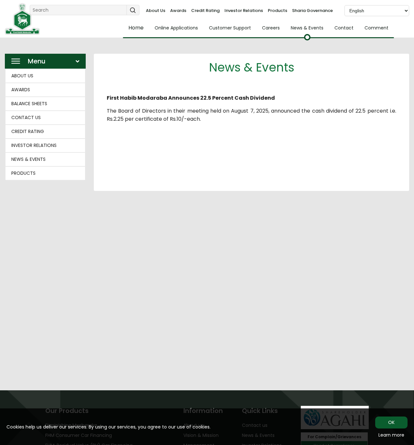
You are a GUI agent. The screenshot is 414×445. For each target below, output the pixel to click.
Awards (178, 10)
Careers (271, 28)
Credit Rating (205, 10)
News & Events (307, 28)
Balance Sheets (29, 103)
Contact (344, 28)
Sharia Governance (312, 10)
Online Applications (176, 28)
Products (277, 10)
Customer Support (230, 28)
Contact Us (26, 117)
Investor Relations (243, 10)
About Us (155, 10)
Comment (376, 28)
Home (136, 28)
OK (391, 422)
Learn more (391, 435)
